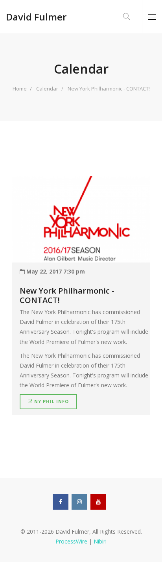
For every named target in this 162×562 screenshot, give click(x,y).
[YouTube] (98, 502)
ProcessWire (71, 541)
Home (20, 88)
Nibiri (100, 541)
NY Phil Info (51, 401)
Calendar (47, 88)
